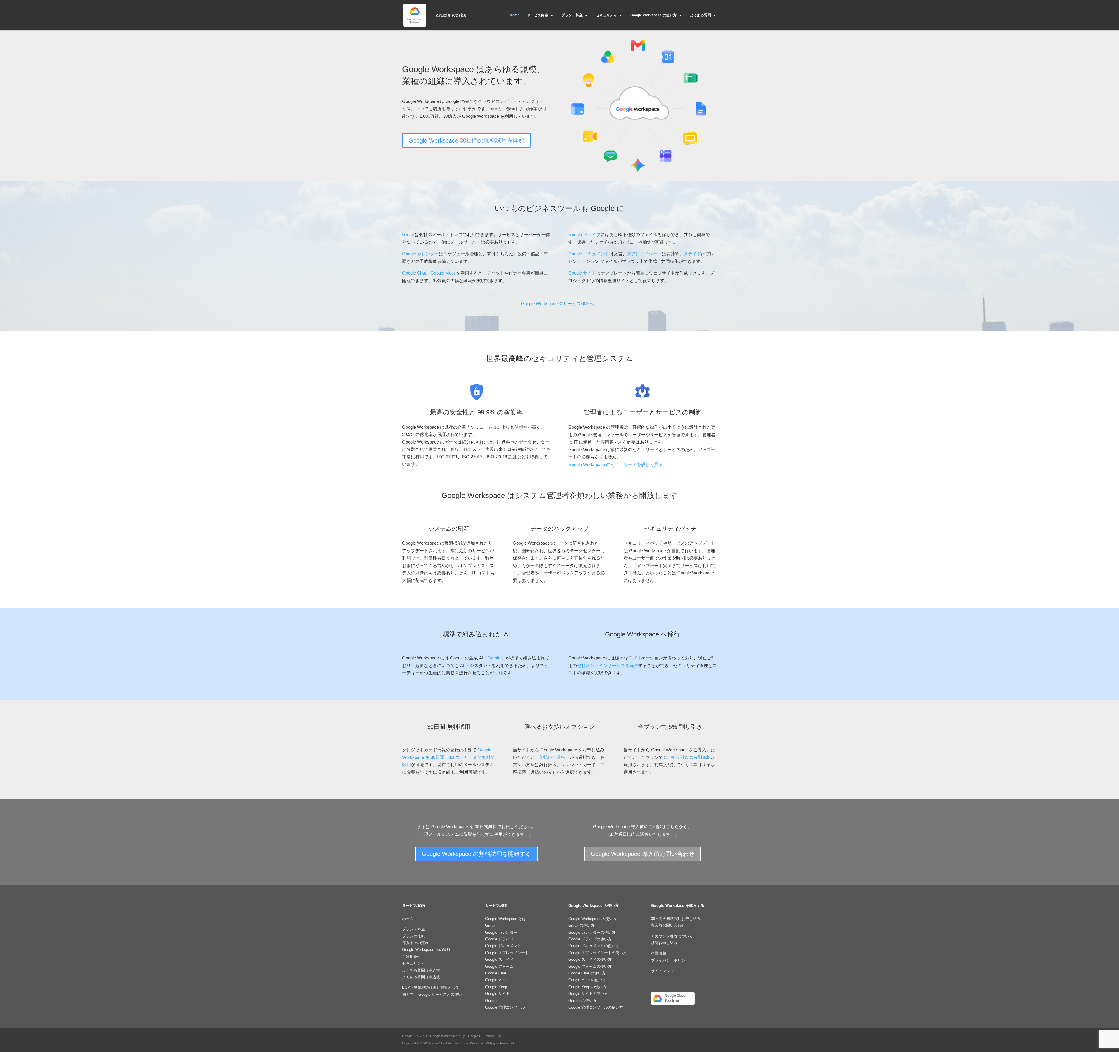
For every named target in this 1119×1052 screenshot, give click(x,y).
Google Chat (414, 272)
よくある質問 (700, 15)
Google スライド (499, 959)
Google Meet (442, 272)
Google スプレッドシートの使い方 (597, 953)
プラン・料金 (572, 15)
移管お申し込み (664, 943)
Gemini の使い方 (582, 1000)
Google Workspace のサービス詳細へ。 (559, 303)
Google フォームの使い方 (590, 966)
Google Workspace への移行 (426, 949)
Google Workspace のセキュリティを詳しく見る (615, 464)
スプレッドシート (644, 253)
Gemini (494, 657)
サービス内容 (537, 15)
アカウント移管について (672, 936)
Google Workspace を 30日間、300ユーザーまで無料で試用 (448, 757)
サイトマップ (662, 971)
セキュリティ (606, 15)
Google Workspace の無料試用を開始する (476, 854)
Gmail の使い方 (581, 925)
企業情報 (658, 953)
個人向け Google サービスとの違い (432, 994)
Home (515, 15)
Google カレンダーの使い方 (591, 932)
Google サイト (582, 272)
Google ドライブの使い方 (590, 939)
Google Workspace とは (505, 918)
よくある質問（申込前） (423, 970)
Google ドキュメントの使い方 (593, 946)
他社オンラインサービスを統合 (607, 665)
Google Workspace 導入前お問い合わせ (642, 854)
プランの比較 (413, 936)
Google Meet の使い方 (587, 980)
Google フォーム (499, 966)
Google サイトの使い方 (588, 993)
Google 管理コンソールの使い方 (595, 1007)
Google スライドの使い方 (590, 959)
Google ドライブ (584, 234)
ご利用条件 (411, 956)
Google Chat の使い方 (587, 973)
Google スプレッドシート (507, 953)
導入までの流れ (415, 943)
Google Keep (496, 987)
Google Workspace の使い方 (653, 15)
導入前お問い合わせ (668, 925)
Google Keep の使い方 (587, 987)
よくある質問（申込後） (423, 977)
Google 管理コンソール (505, 1007)
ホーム (408, 918)
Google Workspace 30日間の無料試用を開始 (467, 140)
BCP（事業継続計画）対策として (430, 987)
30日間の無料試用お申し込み (676, 918)
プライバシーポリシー (670, 960)
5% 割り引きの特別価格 (687, 757)
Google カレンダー (420, 253)
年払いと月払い (554, 757)
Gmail (408, 234)
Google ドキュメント (588, 253)
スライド (692, 253)
